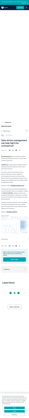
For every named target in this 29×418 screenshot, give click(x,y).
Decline (14, 411)
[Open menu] (26, 7)
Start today (14, 259)
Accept (14, 407)
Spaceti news (6, 126)
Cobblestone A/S (7, 156)
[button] (14, 269)
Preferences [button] (7, 403)
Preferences (14, 414)
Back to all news (14, 307)
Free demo (20, 7)
